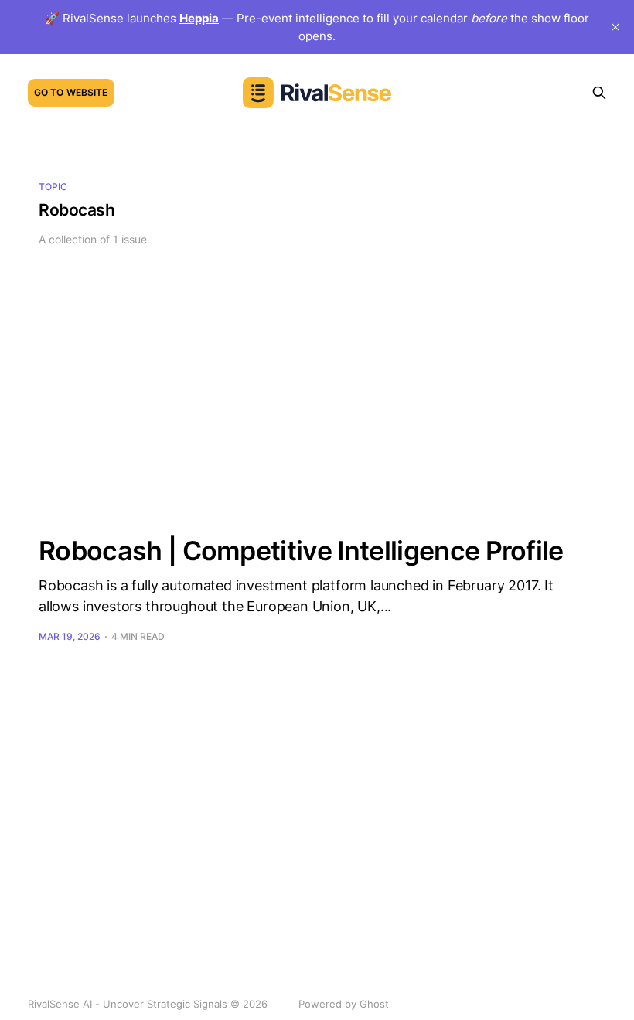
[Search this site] (599, 92)
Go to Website (71, 92)
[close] (615, 27)
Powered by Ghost (343, 1004)
